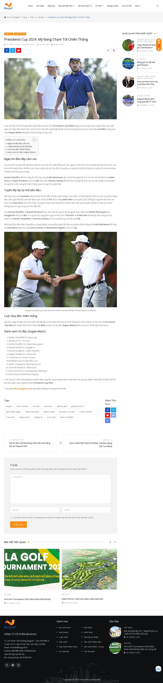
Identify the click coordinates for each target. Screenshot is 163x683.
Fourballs (36, 406)
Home (30, 6)
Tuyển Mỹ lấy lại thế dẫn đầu (19, 146)
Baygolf (9, 406)
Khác (137, 6)
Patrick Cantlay (49, 412)
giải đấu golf (62, 406)
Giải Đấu (7, 595)
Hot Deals (40, 6)
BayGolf (96, 679)
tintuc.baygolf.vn (21, 388)
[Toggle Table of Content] (33, 140)
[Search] (157, 5)
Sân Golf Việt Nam (65, 6)
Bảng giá (51, 6)
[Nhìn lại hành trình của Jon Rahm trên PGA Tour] (128, 82)
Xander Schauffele (67, 417)
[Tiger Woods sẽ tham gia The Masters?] (128, 45)
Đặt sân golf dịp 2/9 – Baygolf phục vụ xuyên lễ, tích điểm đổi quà (141, 632)
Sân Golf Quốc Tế (85, 6)
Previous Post (18, 440)
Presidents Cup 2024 (67, 412)
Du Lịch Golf (127, 6)
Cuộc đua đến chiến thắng (18, 149)
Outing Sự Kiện (112, 6)
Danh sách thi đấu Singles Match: (21, 152)
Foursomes (48, 406)
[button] (110, 542)
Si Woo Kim (10, 417)
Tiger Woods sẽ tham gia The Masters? (146, 46)
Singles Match (24, 417)
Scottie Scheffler (85, 412)
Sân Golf (65, 594)
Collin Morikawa (22, 406)
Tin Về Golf (148, 42)
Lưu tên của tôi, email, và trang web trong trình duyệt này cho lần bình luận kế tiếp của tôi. (53, 517)
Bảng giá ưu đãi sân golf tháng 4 (146, 63)
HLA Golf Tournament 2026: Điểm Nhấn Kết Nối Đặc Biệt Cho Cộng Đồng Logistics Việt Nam (141, 649)
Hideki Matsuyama (32, 412)
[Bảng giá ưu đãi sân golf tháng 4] (128, 64)
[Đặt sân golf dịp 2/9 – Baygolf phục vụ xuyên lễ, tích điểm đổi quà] (115, 632)
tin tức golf (51, 417)
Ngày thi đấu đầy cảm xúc (18, 143)
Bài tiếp (106, 440)
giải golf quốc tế (77, 406)
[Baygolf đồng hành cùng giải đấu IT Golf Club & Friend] (128, 100)
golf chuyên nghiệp (13, 412)
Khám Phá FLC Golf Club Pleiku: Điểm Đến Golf (82, 599)
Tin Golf (98, 6)
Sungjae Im (38, 417)
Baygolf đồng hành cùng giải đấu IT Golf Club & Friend (146, 102)
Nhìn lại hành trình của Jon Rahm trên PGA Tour (147, 84)
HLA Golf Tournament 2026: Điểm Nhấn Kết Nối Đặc (27, 599)
